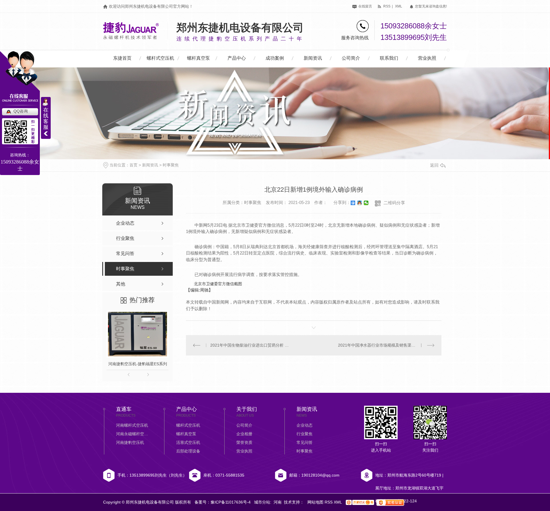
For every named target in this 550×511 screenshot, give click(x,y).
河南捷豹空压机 (130, 442)
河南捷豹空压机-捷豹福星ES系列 (137, 364)
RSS (329, 502)
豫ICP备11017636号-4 (231, 502)
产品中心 (236, 58)
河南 (278, 502)
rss (386, 6)
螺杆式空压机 (160, 58)
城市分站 (262, 502)
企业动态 (304, 425)
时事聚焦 (171, 165)
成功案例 (275, 58)
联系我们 (389, 58)
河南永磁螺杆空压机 (133, 434)
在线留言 (365, 6)
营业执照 (427, 58)
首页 (133, 165)
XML (338, 502)
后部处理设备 (188, 451)
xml (398, 6)
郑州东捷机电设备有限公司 (240, 28)
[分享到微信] (366, 203)
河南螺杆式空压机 (132, 425)
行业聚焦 (304, 434)
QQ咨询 (20, 111)
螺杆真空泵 (198, 58)
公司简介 (351, 58)
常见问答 (304, 442)
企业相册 (244, 434)
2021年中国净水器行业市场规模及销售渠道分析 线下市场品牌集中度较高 (386, 345)
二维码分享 (394, 202)
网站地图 (316, 502)
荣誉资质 (244, 442)
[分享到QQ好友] (359, 203)
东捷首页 (122, 58)
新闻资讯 (313, 58)
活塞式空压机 (188, 442)
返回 (434, 165)
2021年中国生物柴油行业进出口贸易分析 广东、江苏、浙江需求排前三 (250, 345)
